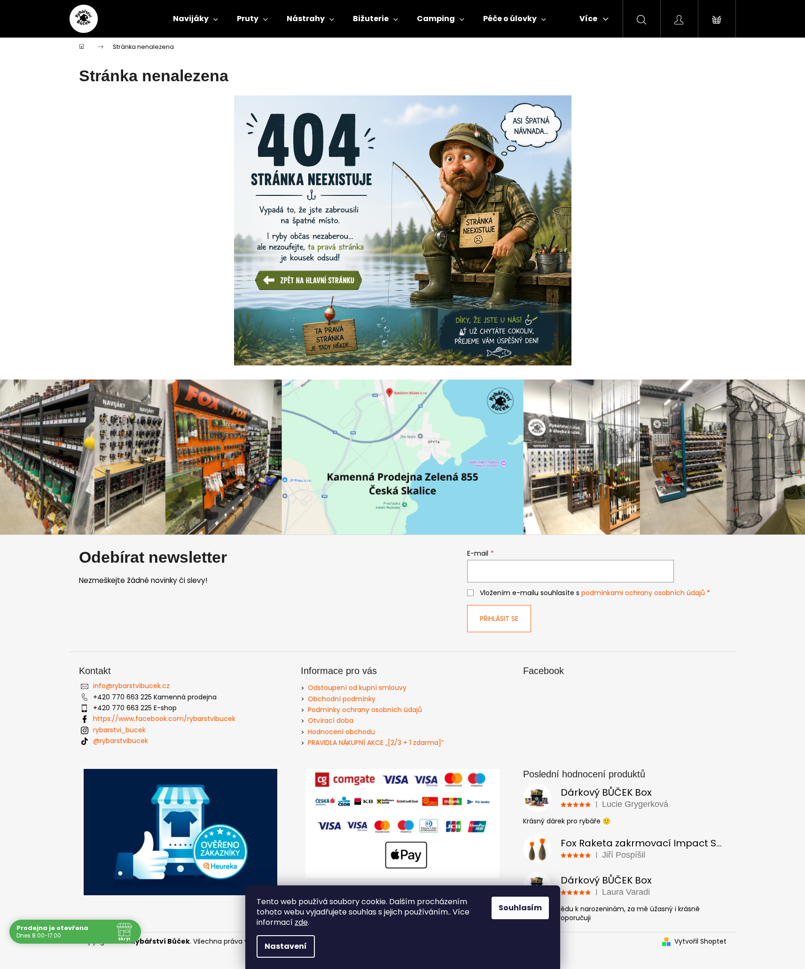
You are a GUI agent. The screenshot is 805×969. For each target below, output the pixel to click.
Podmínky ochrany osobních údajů (365, 709)
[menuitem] (195, 19)
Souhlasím (520, 907)
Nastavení (286, 946)
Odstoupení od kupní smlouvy (357, 687)
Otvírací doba (330, 720)
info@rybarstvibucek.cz (131, 685)
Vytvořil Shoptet (700, 941)
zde (301, 922)
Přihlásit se (499, 618)
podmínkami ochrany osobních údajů (643, 592)
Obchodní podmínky (341, 699)
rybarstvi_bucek (119, 730)
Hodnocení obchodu (341, 731)
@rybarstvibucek (120, 740)
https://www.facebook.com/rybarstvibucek (164, 718)
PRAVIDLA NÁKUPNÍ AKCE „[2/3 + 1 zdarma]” (376, 742)
